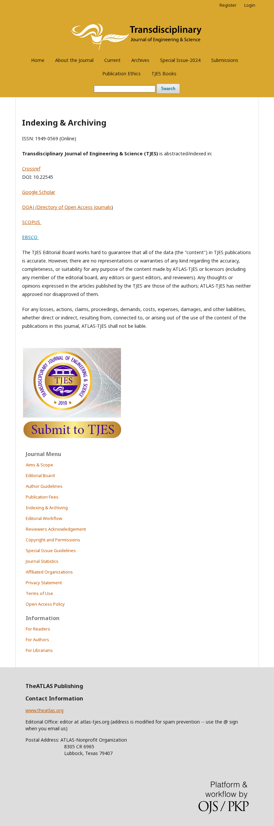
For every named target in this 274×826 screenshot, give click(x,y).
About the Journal (74, 60)
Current (112, 60)
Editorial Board (40, 475)
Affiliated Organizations (49, 572)
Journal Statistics (42, 561)
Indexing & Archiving (47, 508)
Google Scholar (38, 192)
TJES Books (163, 73)
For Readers (38, 629)
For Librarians (39, 650)
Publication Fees (42, 497)
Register (228, 5)
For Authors (37, 639)
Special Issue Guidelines (51, 550)
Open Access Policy (45, 604)
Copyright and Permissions (53, 540)
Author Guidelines (44, 486)
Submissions (224, 60)
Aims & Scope (39, 465)
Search (168, 88)
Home (37, 60)
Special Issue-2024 (180, 60)
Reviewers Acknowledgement (56, 529)
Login (249, 5)
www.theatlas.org (44, 710)
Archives (140, 60)
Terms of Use (39, 593)
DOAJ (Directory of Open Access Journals (66, 207)
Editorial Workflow (44, 518)
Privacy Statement (44, 583)
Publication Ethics (121, 73)
